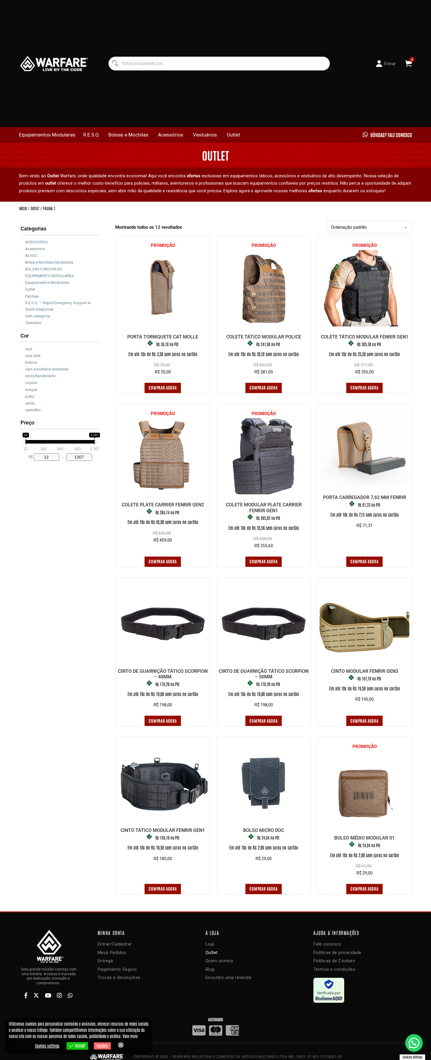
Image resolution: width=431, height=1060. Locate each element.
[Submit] (115, 63)
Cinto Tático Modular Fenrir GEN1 (163, 830)
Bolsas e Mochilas (128, 135)
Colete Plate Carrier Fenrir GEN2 (163, 505)
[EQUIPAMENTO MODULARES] (23, 275)
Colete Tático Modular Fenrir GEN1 (364, 337)
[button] (414, 1043)
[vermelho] (23, 409)
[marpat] (23, 388)
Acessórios (170, 135)
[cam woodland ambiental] (23, 368)
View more (130, 1036)
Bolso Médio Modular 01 (364, 838)
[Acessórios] (23, 247)
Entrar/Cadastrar (115, 944)
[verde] (23, 402)
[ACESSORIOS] (23, 241)
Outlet (233, 135)
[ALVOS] (23, 254)
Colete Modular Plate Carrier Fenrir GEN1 (264, 507)
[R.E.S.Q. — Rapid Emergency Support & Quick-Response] (23, 305)
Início (23, 208)
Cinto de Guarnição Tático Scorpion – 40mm (163, 674)
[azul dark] (23, 355)
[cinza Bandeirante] (23, 375)
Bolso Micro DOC (263, 830)
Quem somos (219, 960)
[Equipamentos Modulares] (23, 281)
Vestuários (205, 135)
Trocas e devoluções (119, 977)
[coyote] (23, 382)
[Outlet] (23, 288)
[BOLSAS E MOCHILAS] (23, 268)
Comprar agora (163, 387)
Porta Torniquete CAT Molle (162, 337)
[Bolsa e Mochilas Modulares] (23, 261)
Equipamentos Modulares (47, 135)
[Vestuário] (23, 321)
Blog (210, 969)
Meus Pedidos (112, 952)
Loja (210, 944)
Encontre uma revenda (228, 977)
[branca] (23, 361)
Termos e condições (334, 969)
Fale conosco (327, 944)
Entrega (105, 960)
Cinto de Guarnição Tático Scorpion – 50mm (263, 674)
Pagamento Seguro (117, 969)
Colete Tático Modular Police (263, 337)
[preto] (23, 395)
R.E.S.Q (91, 135)
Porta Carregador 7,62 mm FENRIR (364, 497)
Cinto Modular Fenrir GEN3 (364, 671)
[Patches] (23, 295)
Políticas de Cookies (334, 960)
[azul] (23, 348)
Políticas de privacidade (337, 952)
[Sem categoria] (23, 315)
